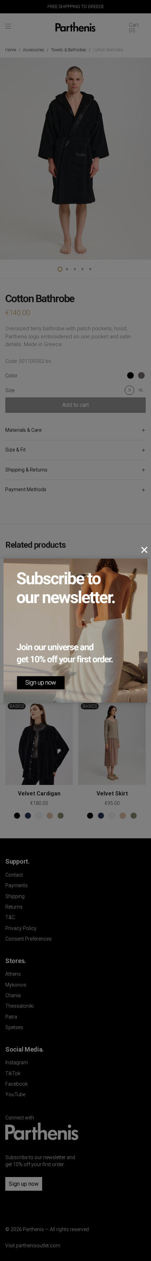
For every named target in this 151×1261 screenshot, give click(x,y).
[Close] (144, 550)
